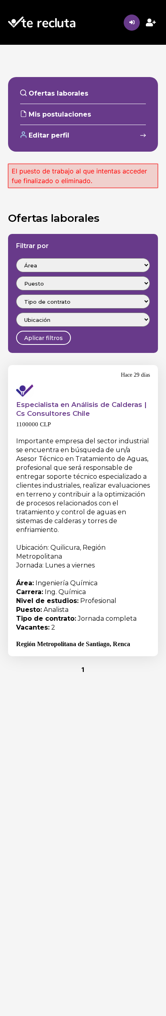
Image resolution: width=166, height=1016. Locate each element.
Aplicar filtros (43, 338)
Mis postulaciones (59, 114)
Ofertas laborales (57, 93)
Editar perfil (48, 135)
